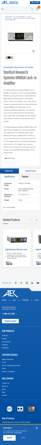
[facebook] (16, 283)
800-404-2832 (35, 3)
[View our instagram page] (27, 283)
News (4, 389)
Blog (3, 392)
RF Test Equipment (19, 16)
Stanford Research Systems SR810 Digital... (16, 422)
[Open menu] (2, 9)
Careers (4, 395)
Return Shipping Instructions (11, 365)
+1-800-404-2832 (8, 313)
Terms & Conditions (8, 371)
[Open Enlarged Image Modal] (33, 51)
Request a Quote (10, 321)
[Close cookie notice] (37, 428)
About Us (5, 386)
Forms (4, 362)
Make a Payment (7, 359)
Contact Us (5, 383)
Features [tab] (25, 177)
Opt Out (23, 438)
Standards (5, 348)
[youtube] (38, 283)
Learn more (18, 432)
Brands (4, 338)
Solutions (5, 344)
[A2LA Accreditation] (20, 409)
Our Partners (6, 342)
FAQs (4, 368)
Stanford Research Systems (18, 67)
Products (5, 335)
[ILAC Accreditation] (9, 409)
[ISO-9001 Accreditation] (31, 409)
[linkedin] (32, 283)
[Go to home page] (9, 2)
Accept (9, 438)
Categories (8, 16)
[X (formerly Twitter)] (21, 283)
